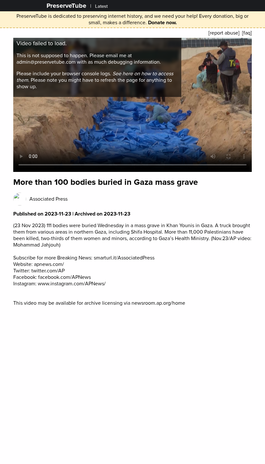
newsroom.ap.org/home (158, 303)
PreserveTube (66, 6)
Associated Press (48, 199)
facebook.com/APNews (64, 277)
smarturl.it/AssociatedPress (124, 258)
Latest (101, 6)
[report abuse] (223, 33)
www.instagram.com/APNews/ (72, 283)
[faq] (247, 33)
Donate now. (162, 22)
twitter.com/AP (48, 271)
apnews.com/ (49, 264)
